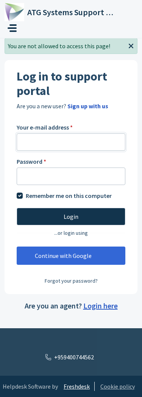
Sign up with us (87, 106)
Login (71, 216)
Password (31, 161)
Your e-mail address (45, 127)
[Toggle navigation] (12, 28)
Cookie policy (117, 386)
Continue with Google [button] (63, 255)
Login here (100, 305)
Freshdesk (77, 386)
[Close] (131, 45)
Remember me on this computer (69, 195)
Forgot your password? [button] (71, 280)
